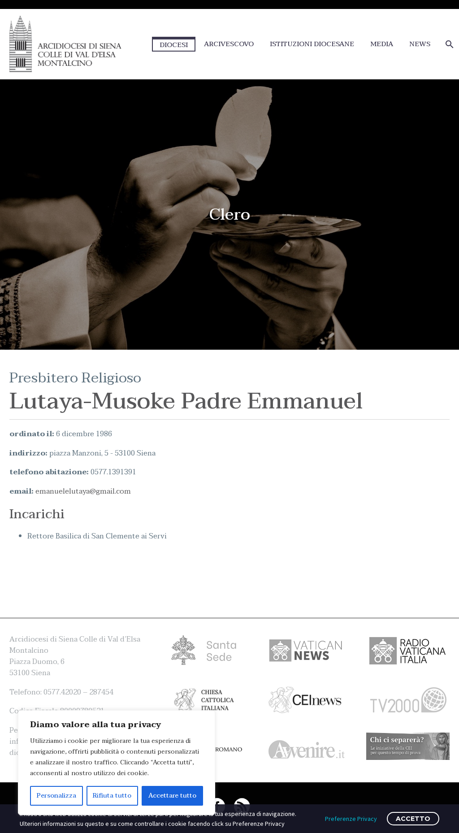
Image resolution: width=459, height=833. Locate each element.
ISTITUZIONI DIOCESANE (312, 44)
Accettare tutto (172, 795)
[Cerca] (448, 44)
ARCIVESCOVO (229, 44)
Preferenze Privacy (351, 819)
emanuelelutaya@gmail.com (83, 491)
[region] (116, 762)
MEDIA (381, 44)
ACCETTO (413, 819)
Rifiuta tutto (112, 795)
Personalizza (56, 795)
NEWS (419, 44)
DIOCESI (174, 45)
